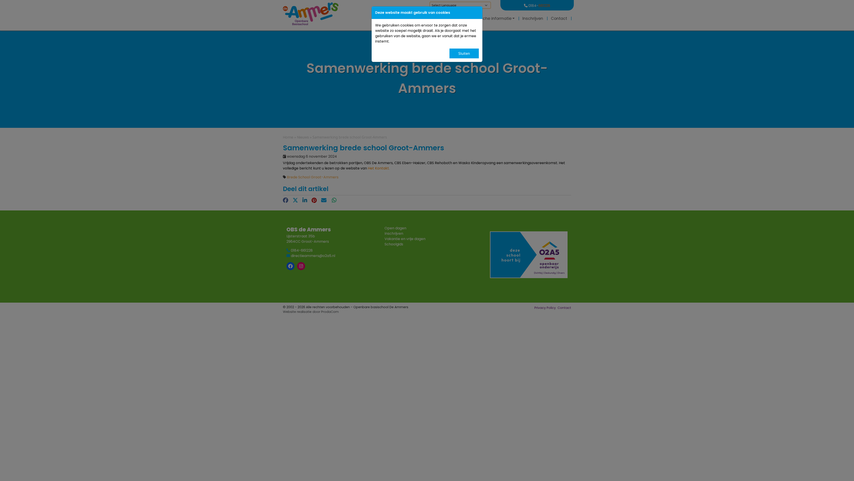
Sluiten (464, 53)
